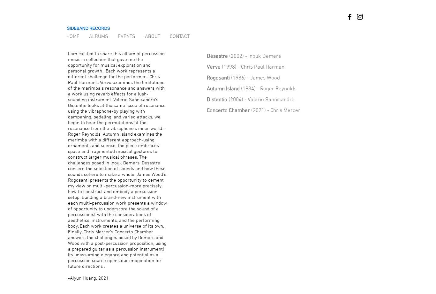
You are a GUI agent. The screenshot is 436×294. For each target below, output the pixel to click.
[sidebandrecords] (350, 17)
